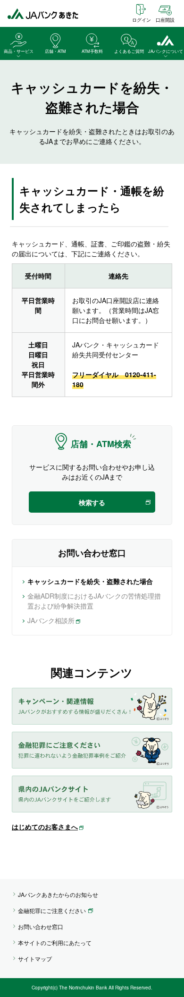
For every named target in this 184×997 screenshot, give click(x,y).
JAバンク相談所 (51, 620)
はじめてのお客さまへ (45, 826)
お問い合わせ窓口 (40, 926)
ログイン (141, 20)
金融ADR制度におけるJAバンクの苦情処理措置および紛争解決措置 (94, 600)
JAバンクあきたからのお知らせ (58, 894)
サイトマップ (35, 959)
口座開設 (165, 20)
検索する (92, 502)
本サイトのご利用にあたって (55, 942)
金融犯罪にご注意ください (52, 910)
